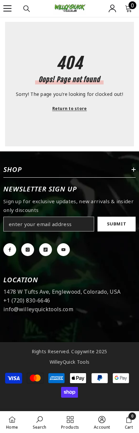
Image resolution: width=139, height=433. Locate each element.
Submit (117, 224)
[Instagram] (27, 249)
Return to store (69, 108)
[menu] (7, 8)
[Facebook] (9, 249)
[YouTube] (63, 249)
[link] (39, 422)
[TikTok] (45, 249)
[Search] (27, 9)
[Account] (112, 8)
